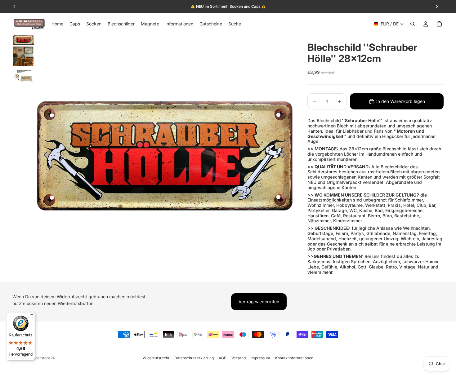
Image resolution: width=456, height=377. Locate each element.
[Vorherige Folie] (44, 155)
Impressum (260, 358)
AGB (222, 358)
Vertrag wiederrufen (259, 301)
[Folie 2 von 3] (23, 56)
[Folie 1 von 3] (23, 39)
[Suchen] (412, 24)
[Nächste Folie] (286, 155)
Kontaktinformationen (294, 358)
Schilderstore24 (41, 358)
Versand (238, 358)
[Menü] (31, 316)
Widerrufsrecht (156, 358)
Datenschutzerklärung (194, 358)
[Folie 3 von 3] (23, 75)
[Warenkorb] (439, 24)
